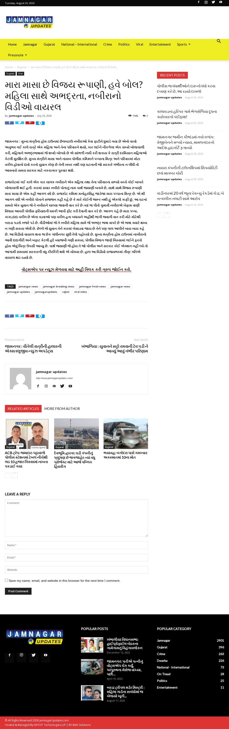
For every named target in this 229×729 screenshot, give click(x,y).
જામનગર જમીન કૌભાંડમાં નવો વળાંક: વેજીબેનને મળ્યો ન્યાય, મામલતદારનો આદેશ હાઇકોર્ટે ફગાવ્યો (185, 142)
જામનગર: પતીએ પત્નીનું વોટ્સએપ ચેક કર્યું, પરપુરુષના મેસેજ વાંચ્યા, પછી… (125, 667)
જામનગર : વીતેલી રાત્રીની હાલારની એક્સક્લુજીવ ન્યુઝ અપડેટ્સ (33, 348)
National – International (79, 44)
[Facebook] (198, 3)
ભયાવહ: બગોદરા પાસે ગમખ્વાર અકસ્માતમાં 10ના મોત (125, 455)
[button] (218, 42)
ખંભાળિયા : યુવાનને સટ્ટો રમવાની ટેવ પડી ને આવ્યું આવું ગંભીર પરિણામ (114, 348)
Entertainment (160, 44)
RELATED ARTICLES (23, 409)
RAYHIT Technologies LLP (50, 725)
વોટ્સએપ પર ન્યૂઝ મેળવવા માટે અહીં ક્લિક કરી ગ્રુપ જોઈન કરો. (76, 269)
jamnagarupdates (46, 291)
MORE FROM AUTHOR (62, 409)
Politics (124, 44)
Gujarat (49, 44)
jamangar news (28, 286)
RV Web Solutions (80, 725)
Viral (139, 44)
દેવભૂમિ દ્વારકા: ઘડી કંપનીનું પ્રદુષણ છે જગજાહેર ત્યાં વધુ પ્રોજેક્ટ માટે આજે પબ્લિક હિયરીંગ (74, 459)
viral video (80, 291)
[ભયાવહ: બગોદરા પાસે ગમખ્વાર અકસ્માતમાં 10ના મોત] (126, 433)
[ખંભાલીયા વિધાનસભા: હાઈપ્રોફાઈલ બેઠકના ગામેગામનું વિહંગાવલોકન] (92, 645)
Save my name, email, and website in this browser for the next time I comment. (64, 580)
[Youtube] (220, 3)
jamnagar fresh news (92, 286)
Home (12, 44)
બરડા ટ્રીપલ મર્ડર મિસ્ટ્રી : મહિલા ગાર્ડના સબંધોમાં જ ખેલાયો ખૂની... (125, 691)
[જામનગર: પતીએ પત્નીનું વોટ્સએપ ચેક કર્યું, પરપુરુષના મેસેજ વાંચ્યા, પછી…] (92, 666)
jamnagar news (120, 286)
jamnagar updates (21, 115)
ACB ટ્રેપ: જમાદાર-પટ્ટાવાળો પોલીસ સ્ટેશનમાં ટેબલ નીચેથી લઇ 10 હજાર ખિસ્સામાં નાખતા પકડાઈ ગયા (26, 459)
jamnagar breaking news (58, 286)
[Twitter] (213, 3)
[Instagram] (206, 3)
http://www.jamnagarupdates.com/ (54, 378)
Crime (107, 44)
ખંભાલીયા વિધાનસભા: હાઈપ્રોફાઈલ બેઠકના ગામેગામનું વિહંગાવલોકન (124, 643)
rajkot (65, 291)
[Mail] (55, 386)
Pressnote (15, 55)
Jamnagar (30, 44)
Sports (182, 44)
